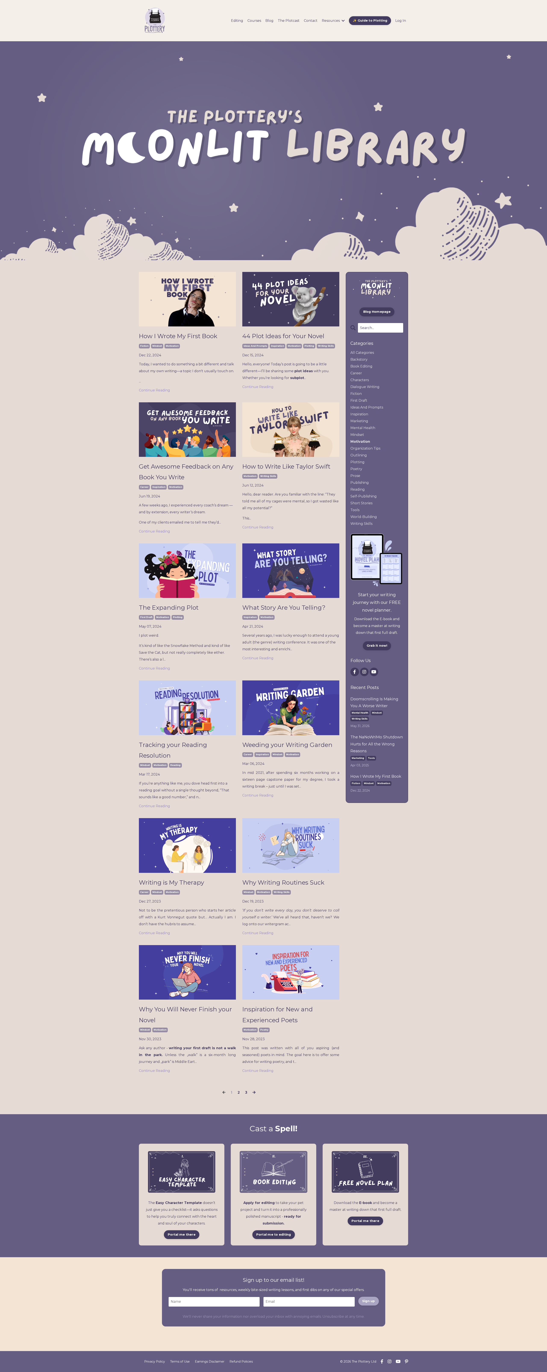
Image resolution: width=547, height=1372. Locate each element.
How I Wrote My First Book (178, 336)
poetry (264, 1029)
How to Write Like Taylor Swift (286, 466)
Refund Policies (241, 1361)
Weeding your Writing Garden (287, 744)
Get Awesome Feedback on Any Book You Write (186, 472)
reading (175, 765)
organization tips (365, 448)
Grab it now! (377, 646)
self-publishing (363, 496)
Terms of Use (180, 1361)
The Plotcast (289, 21)
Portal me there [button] (182, 1234)
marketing (359, 421)
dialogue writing (364, 387)
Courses (254, 21)
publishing (359, 483)
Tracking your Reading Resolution (173, 750)
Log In (400, 21)
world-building (363, 517)
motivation (172, 346)
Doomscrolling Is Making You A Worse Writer (374, 702)
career (144, 487)
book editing (361, 366)
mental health (362, 428)
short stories (361, 503)
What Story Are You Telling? (283, 607)
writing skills (326, 346)
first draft (146, 617)
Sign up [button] (368, 1301)
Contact (311, 21)
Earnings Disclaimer (209, 1361)
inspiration (277, 346)
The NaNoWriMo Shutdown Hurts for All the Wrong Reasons (376, 744)
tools (354, 510)
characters (359, 380)
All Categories (362, 353)
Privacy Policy (154, 1361)
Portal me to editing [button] (273, 1234)
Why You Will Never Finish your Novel (185, 1015)
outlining (358, 455)
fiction (144, 346)
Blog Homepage (377, 312)
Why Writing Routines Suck (283, 882)
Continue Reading (154, 390)
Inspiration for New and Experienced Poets (277, 1015)
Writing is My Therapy (171, 882)
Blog (269, 21)
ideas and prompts (255, 346)
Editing (237, 21)
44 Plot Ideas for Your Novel (283, 336)
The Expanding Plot (169, 607)
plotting (309, 346)
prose (355, 476)
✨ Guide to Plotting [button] (370, 20)
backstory (359, 359)
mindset (157, 346)
